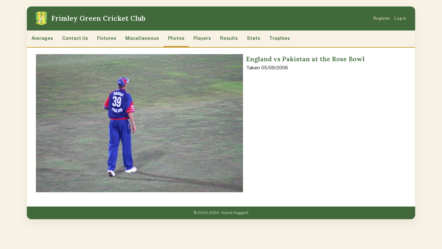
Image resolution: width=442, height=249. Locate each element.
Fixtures (106, 38)
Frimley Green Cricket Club (98, 18)
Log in (400, 18)
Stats (253, 38)
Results (229, 38)
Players (202, 38)
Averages (42, 38)
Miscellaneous (142, 38)
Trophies (279, 38)
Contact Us (75, 38)
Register (381, 18)
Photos (176, 38)
